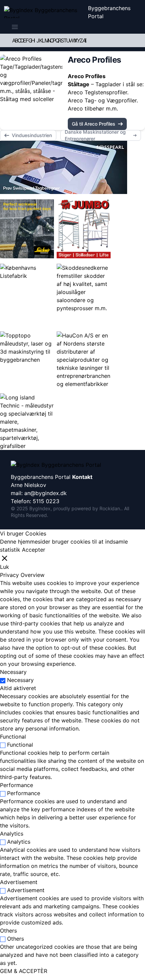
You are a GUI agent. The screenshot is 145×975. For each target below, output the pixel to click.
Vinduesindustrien (32, 135)
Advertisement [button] (18, 882)
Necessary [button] (13, 672)
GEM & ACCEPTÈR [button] (23, 971)
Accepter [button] (33, 549)
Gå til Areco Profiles (93, 124)
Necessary (20, 680)
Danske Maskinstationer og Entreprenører (95, 135)
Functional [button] (13, 736)
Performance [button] (16, 785)
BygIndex (40, 508)
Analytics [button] (11, 833)
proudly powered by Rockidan (86, 508)
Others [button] (8, 930)
